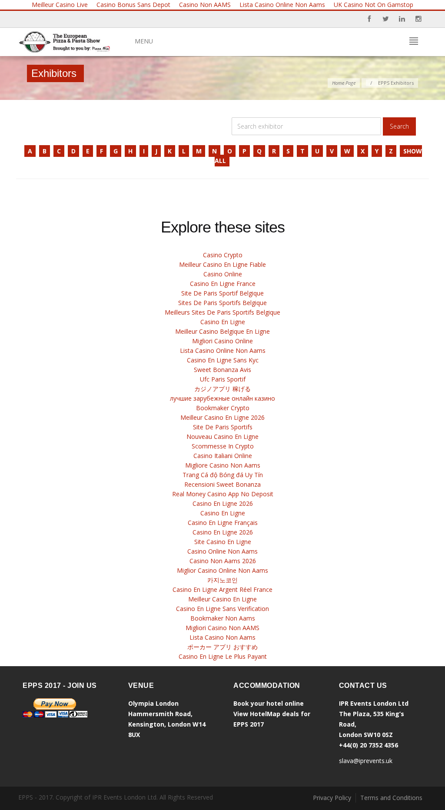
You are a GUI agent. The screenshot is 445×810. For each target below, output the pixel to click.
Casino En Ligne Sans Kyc (223, 360)
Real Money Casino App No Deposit (222, 494)
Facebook (369, 19)
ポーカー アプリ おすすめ (222, 647)
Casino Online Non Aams (222, 551)
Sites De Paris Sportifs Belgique (222, 303)
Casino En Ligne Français (223, 522)
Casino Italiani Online (222, 455)
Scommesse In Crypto (223, 446)
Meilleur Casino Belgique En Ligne (222, 331)
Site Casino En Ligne (222, 542)
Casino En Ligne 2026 (223, 503)
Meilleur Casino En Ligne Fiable (222, 264)
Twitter (385, 19)
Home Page (343, 83)
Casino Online (222, 274)
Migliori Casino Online (222, 341)
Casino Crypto (222, 255)
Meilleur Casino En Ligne (222, 599)
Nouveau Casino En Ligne (222, 436)
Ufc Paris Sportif (223, 379)
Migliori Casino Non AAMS (222, 628)
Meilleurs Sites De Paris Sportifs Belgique (222, 312)
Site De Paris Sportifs (222, 427)
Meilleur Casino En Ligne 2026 (222, 417)
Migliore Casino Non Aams (222, 465)
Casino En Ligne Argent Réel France (222, 589)
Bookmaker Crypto (222, 408)
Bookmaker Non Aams (222, 618)
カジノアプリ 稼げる (222, 389)
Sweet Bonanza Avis (222, 369)
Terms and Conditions (391, 797)
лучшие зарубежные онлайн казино (222, 398)
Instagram (418, 19)
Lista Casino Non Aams (222, 637)
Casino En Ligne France (223, 283)
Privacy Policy (332, 797)
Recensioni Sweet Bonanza (222, 484)
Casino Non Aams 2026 (222, 561)
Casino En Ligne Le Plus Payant (223, 656)
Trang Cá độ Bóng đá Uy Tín (223, 475)
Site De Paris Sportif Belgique (222, 293)
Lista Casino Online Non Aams (223, 350)
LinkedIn (402, 19)
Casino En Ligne (222, 322)
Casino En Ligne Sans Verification (222, 608)
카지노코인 (222, 580)
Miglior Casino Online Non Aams (222, 570)
